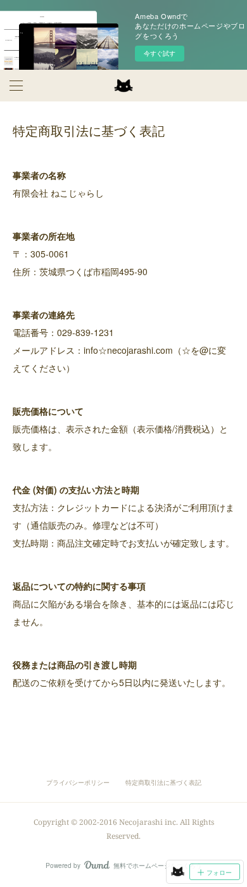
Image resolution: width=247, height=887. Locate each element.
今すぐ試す (159, 53)
